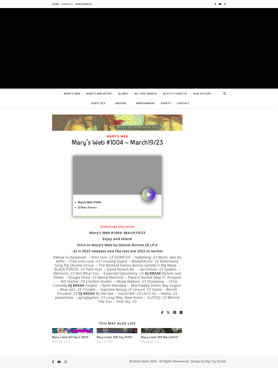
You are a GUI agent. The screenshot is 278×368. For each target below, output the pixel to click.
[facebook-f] (215, 4)
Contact (67, 4)
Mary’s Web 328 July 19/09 (114, 337)
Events (166, 103)
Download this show (117, 226)
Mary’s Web (72, 93)
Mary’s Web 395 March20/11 (159, 337)
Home (55, 4)
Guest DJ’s (98, 103)
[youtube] (220, 4)
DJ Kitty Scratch (175, 93)
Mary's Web (117, 136)
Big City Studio (215, 361)
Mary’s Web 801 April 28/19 (70, 337)
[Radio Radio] (139, 48)
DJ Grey (123, 93)
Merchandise (83, 4)
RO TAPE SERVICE (145, 93)
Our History (202, 93)
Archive (120, 103)
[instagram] (225, 4)
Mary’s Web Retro (99, 93)
